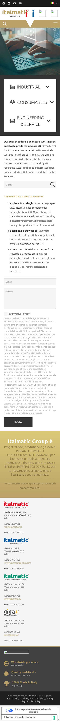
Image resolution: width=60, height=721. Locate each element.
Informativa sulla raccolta (19, 717)
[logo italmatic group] (15, 13)
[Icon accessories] (26, 13)
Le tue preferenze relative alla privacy (33, 710)
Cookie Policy (33, 701)
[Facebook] (3, 3)
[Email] (20, 3)
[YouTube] (14, 3)
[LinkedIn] (9, 3)
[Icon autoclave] (42, 13)
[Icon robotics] (33, 13)
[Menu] (56, 24)
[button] (54, 3)
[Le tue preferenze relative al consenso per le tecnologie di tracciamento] (54, 718)
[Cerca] (52, 184)
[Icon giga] (54, 13)
